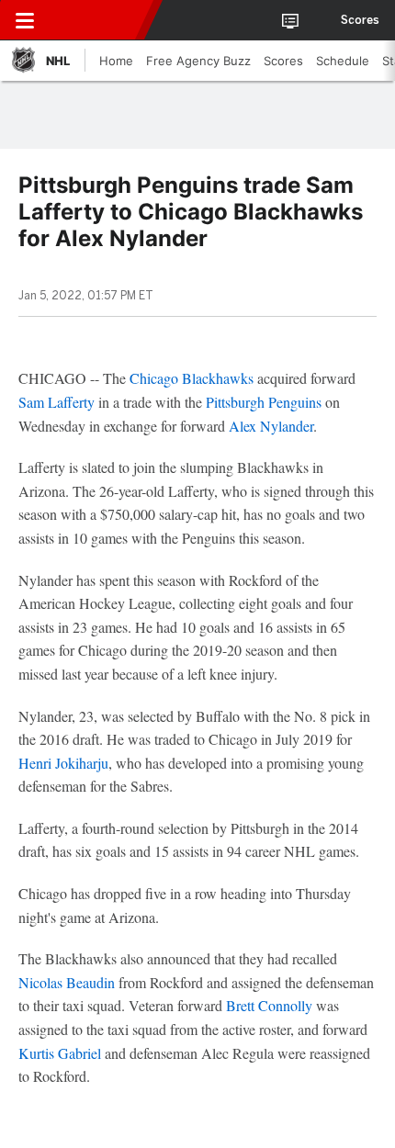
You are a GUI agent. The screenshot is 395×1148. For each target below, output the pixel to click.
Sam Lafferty (56, 401)
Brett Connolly (269, 1005)
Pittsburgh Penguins (264, 401)
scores (360, 20)
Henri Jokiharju (63, 762)
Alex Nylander (271, 425)
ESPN (98, 20)
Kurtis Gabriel (59, 1053)
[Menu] (25, 20)
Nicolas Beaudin (66, 982)
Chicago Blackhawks (192, 378)
